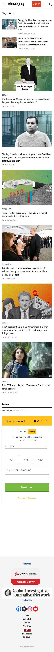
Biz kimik (27, 637)
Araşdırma (6, 209)
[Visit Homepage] (16, 3)
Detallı (5, 95)
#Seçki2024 (27, 634)
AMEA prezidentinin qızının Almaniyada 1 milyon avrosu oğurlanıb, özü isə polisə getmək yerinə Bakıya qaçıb (25, 330)
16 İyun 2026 (24, 33)
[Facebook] (18, 608)
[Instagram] (29, 608)
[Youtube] (35, 608)
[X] (24, 608)
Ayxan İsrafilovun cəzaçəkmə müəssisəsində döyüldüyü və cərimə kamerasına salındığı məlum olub (33, 42)
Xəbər (27, 616)
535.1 (4, 150)
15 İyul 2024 (24, 49)
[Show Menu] (3, 4)
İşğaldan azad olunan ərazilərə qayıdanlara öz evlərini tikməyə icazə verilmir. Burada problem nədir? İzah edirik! (24, 271)
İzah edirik (6, 264)
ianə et (36, 4)
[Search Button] (50, 4)
